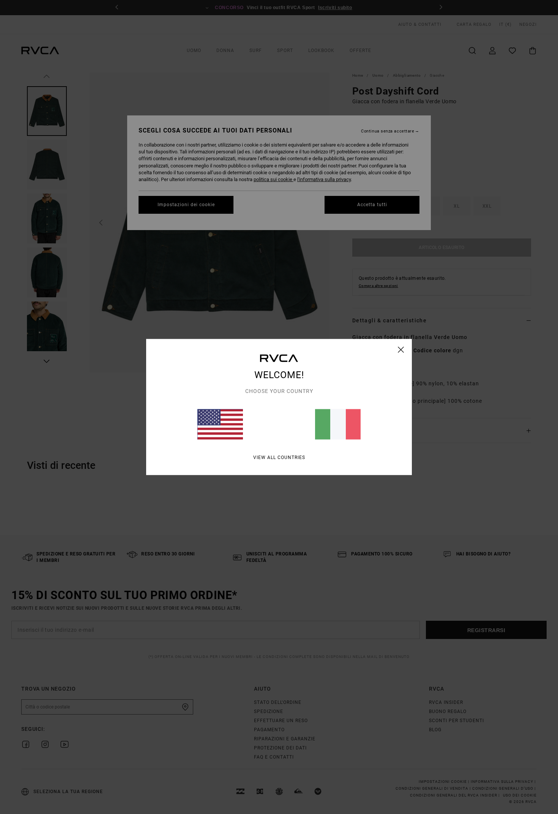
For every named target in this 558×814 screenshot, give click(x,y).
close (401, 350)
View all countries (279, 457)
